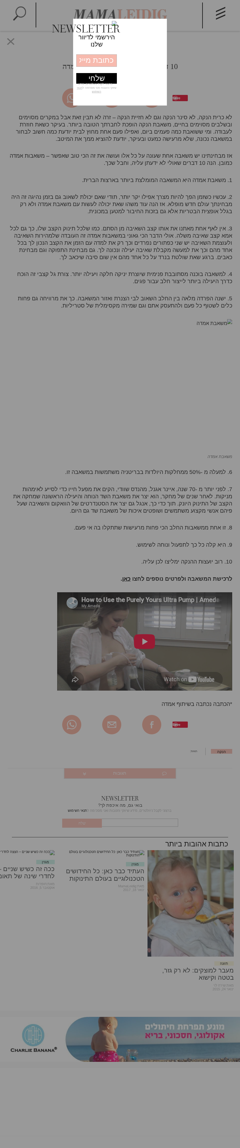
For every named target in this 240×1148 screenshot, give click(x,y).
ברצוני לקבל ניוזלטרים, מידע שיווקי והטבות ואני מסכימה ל (97, 87)
